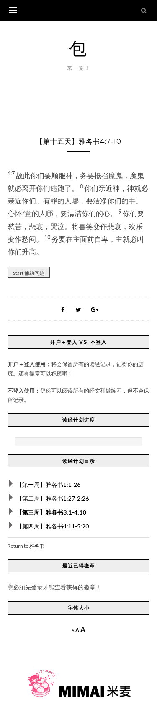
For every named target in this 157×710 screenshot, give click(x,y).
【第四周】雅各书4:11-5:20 (52, 526)
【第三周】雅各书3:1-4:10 (51, 512)
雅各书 (36, 546)
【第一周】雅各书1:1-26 (48, 484)
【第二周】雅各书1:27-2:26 (52, 498)
